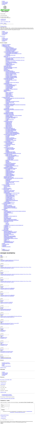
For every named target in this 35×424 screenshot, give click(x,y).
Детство (3, 364)
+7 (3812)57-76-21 (3, 19)
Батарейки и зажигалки (5, 362)
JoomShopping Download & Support (5, 358)
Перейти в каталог (3, 367)
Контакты (3, 4)
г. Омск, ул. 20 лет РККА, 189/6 (5, 21)
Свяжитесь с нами (3, 392)
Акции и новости (5, 2)
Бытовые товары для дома (6, 363)
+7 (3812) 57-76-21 (3, 382)
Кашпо (3, 365)
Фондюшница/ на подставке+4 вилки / (6, 352)
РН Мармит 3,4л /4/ (3, 338)
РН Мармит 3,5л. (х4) (3, 345)
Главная (3, 1)
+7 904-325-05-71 (3, 384)
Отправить (2, 409)
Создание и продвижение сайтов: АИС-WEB (7, 398)
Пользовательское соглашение (7, 394)
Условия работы (4, 3)
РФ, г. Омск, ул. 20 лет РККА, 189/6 (5, 379)
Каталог (1, 23)
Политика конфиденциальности (7, 395)
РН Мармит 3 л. (2, 331)
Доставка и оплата (5, 38)
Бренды (5, 23)
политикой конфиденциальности (20, 412)
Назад (1, 255)
